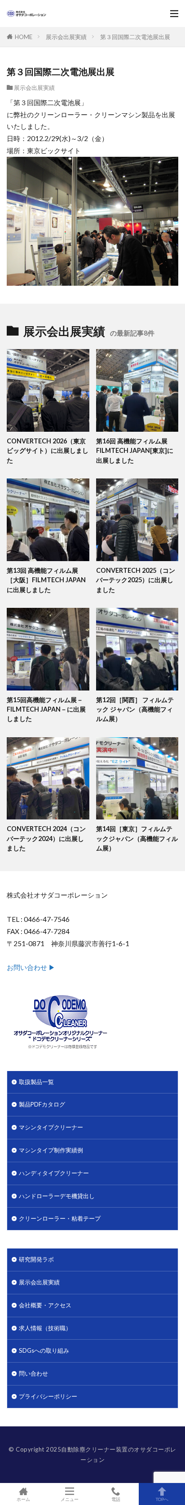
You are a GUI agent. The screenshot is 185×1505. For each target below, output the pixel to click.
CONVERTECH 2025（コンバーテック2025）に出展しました (135, 580)
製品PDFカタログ (42, 1104)
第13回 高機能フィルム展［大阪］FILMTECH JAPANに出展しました (46, 580)
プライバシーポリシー (48, 1396)
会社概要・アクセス (45, 1305)
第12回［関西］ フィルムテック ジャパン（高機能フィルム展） (135, 709)
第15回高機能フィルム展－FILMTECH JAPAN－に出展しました (46, 709)
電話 (115, 1498)
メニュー (70, 1498)
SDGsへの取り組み (44, 1350)
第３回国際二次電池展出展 (135, 36)
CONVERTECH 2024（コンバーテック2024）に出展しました (46, 838)
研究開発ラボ (36, 1259)
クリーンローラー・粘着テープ (60, 1218)
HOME (23, 37)
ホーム (23, 1498)
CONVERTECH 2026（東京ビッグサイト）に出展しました (47, 450)
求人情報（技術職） (45, 1328)
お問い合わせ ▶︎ (31, 967)
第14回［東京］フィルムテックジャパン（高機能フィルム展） (137, 838)
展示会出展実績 (66, 36)
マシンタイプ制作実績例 (51, 1150)
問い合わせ (33, 1373)
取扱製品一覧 (36, 1081)
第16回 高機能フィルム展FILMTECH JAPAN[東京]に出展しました (134, 450)
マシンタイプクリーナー (51, 1127)
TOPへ (162, 1498)
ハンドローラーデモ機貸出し (57, 1196)
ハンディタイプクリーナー (54, 1173)
